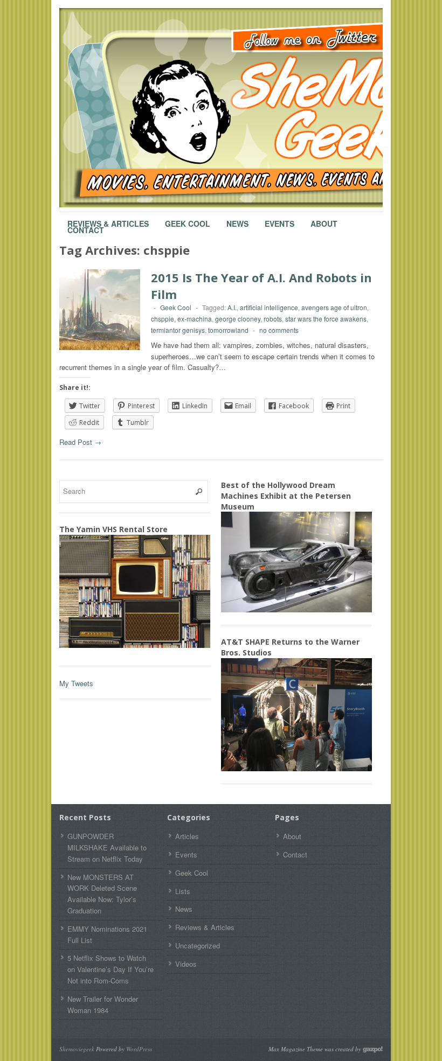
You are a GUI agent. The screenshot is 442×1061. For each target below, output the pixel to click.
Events (279, 218)
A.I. (232, 307)
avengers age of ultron (334, 307)
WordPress (139, 1049)
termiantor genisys (178, 329)
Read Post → (80, 442)
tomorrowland (228, 329)
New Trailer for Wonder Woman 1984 (102, 1004)
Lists (182, 891)
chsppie (162, 318)
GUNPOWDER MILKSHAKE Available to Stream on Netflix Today (107, 847)
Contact (85, 225)
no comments (279, 329)
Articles (187, 836)
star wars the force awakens (326, 318)
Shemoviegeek (76, 1049)
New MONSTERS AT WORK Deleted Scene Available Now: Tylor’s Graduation (102, 894)
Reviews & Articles (108, 218)
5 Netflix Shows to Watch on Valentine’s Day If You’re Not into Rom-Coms (110, 969)
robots (273, 318)
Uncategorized (197, 945)
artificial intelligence (269, 307)
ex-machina (194, 318)
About (323, 218)
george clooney (237, 318)
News (237, 218)
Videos (186, 964)
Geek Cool (187, 218)
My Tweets (76, 683)
